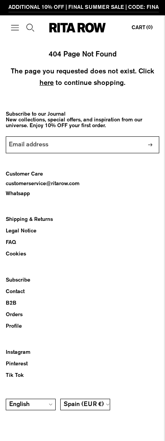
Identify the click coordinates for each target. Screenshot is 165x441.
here (47, 83)
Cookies (16, 254)
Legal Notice (21, 231)
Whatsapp (18, 193)
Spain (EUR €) (84, 404)
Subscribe (18, 280)
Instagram (18, 352)
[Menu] (15, 27)
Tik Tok (15, 375)
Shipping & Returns (29, 219)
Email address (29, 136)
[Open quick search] (30, 27)
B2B (11, 303)
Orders (14, 314)
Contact (15, 291)
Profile (14, 326)
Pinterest (17, 363)
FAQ (11, 242)
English (19, 404)
